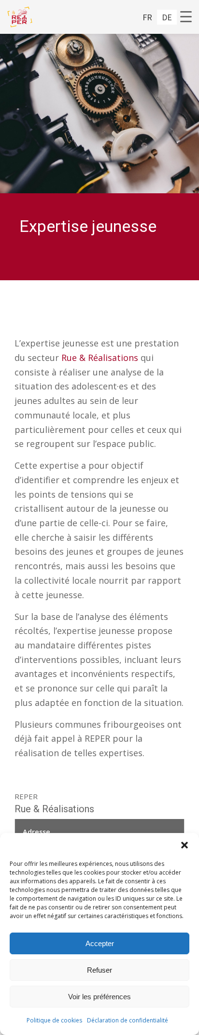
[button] (184, 845)
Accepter (99, 943)
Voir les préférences (99, 996)
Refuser (99, 970)
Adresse (36, 831)
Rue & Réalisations (99, 357)
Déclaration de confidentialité (127, 1020)
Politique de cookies (54, 1020)
